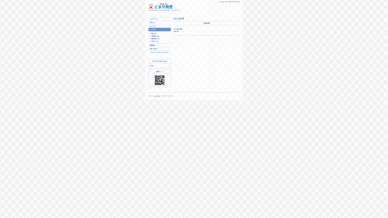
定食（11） (154, 33)
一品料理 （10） (155, 36)
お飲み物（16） (155, 38)
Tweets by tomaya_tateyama (160, 52)
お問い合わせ (153, 48)
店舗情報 (152, 45)
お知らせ (152, 22)
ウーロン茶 (178, 29)
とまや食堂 (156, 96)
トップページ (153, 19)
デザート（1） (155, 41)
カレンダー (153, 26)
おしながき (153, 29)
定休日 (152, 65)
